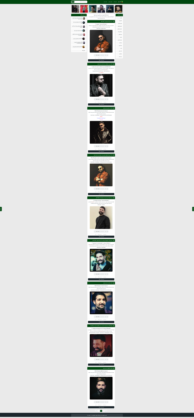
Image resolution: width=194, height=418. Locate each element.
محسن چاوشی (120, 29)
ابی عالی (120, 42)
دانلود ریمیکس (110, 1)
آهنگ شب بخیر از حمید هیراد (108, 108)
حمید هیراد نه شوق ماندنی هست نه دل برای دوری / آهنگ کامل (102, 240)
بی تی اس (120, 56)
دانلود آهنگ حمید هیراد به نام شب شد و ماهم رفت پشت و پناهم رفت (101, 325)
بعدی (106, 410)
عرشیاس (120, 53)
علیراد (121, 37)
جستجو (73, 1)
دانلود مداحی (105, 1)
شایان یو (120, 20)
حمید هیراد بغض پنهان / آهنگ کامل (107, 21)
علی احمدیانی (120, 40)
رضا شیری (120, 45)
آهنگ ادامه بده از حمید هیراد (108, 283)
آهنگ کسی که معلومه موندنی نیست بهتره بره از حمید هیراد (103, 155)
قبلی (96, 410)
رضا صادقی (120, 34)
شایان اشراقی (120, 26)
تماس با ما (88, 415)
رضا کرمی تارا (120, 31)
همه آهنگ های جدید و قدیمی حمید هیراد (101, 15)
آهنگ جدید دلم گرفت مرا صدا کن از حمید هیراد (105, 64)
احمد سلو (120, 51)
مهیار (121, 17)
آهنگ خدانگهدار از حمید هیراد (108, 368)
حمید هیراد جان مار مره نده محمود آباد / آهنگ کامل (104, 197)
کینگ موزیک (96, 25)
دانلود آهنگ (115, 1)
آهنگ (109, 112)
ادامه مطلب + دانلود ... (101, 60)
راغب (121, 48)
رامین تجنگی (120, 23)
